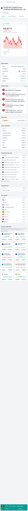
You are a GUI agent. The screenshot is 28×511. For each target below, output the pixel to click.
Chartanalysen (6, 51)
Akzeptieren (20, 508)
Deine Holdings (12, 16)
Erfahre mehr (20, 506)
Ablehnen (7, 508)
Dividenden (21, 16)
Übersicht (3, 16)
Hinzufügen (6, 12)
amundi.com (23, 80)
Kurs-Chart (6, 23)
